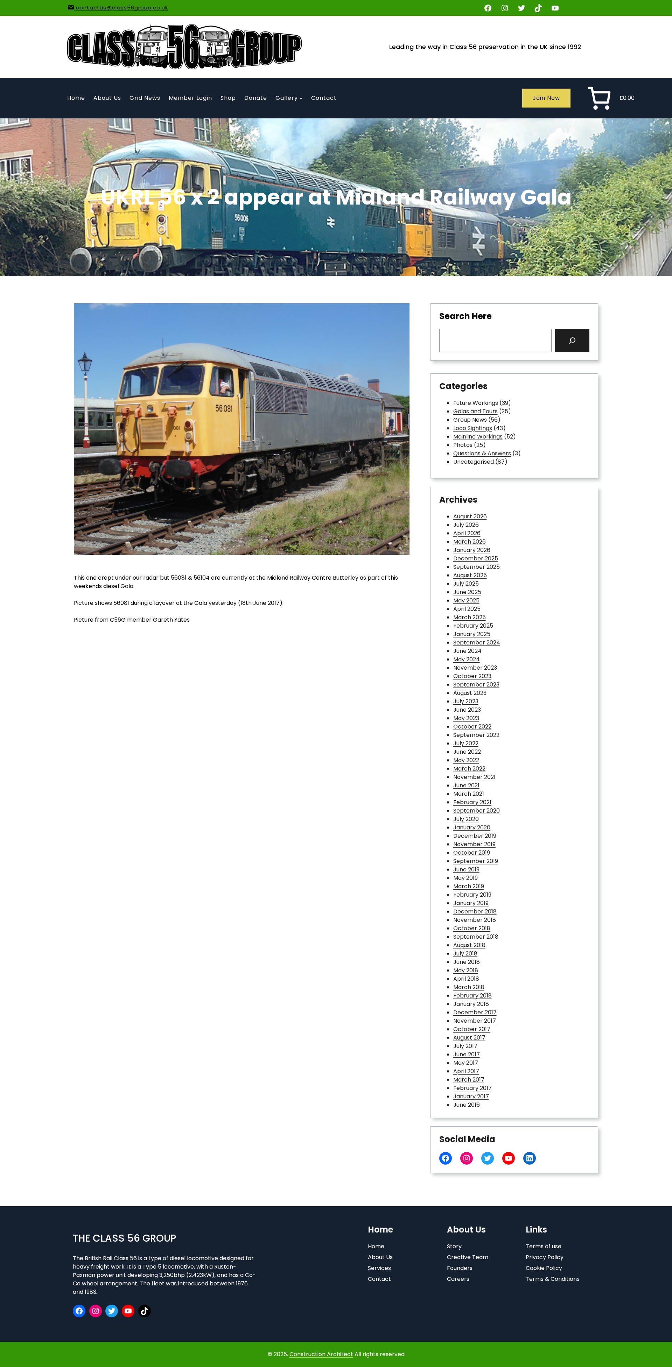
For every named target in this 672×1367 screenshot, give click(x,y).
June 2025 (467, 592)
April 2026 (467, 533)
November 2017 (474, 1021)
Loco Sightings (472, 428)
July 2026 (466, 525)
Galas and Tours (475, 411)
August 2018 (469, 945)
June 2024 (467, 651)
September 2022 (476, 735)
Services (379, 1268)
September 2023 (476, 685)
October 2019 (471, 853)
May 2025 (466, 600)
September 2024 (476, 642)
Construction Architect (321, 1354)
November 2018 (474, 920)
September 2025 (476, 567)
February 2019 (472, 895)
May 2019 (465, 878)
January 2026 (471, 550)
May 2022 (466, 760)
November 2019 (474, 844)
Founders (459, 1268)
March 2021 (468, 794)
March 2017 (468, 1080)
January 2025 (471, 634)
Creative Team (467, 1257)
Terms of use (543, 1246)
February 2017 (472, 1088)
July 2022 (465, 743)
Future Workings (475, 403)
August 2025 (470, 575)
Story (454, 1246)
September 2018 (475, 937)
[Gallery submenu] (301, 98)
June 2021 (466, 785)
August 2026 (470, 516)
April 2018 (466, 979)
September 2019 (475, 861)
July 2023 (465, 701)
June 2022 (467, 752)
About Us (380, 1257)
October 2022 (472, 727)
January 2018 (471, 1004)
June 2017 (466, 1054)
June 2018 (466, 962)
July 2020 (466, 819)
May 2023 (466, 718)
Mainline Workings (478, 437)
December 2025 (475, 558)
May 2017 (465, 1063)
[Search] (572, 340)
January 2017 (471, 1096)
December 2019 (474, 836)
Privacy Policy (545, 1257)
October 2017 (471, 1029)
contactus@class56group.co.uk (121, 7)
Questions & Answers (482, 453)
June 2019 (466, 869)
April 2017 (466, 1071)
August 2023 (469, 693)
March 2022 (469, 769)
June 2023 (467, 710)
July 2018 (465, 954)
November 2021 (474, 777)
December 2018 (475, 911)
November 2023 (475, 668)
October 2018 (471, 928)
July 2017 (465, 1046)
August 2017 (469, 1038)
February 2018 (472, 996)
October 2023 (472, 676)
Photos (462, 445)
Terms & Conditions (553, 1279)
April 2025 (467, 609)
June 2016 (466, 1105)
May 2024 (466, 659)
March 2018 (468, 987)
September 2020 (476, 811)
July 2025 (466, 584)
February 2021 (472, 802)
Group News (470, 420)
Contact (379, 1279)
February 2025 (473, 626)
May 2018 (465, 970)
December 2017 (475, 1012)
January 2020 (471, 827)
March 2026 (469, 542)
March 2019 (468, 886)
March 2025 (469, 617)
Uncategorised (473, 462)
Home (376, 1246)
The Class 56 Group (124, 1238)
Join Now (546, 98)
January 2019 (471, 903)
